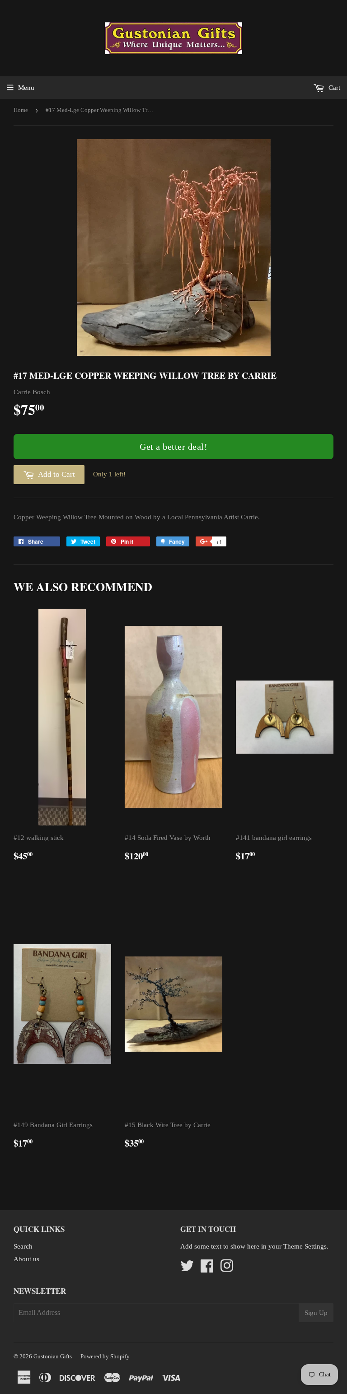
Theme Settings (305, 1246)
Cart (333, 87)
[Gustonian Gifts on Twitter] (187, 1269)
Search (23, 1246)
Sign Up (316, 1312)
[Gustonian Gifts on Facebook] (207, 1269)
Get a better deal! (173, 447)
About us (26, 1259)
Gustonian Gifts (52, 1356)
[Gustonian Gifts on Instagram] (227, 1269)
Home (21, 110)
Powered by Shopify (105, 1356)
